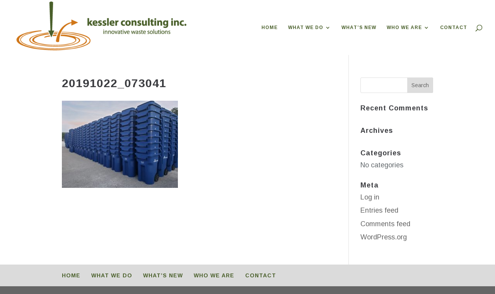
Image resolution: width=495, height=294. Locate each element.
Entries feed (379, 210)
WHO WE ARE (404, 27)
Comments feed (385, 224)
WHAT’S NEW (358, 27)
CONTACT (453, 27)
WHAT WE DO (305, 27)
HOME (269, 27)
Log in (369, 197)
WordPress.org (383, 237)
